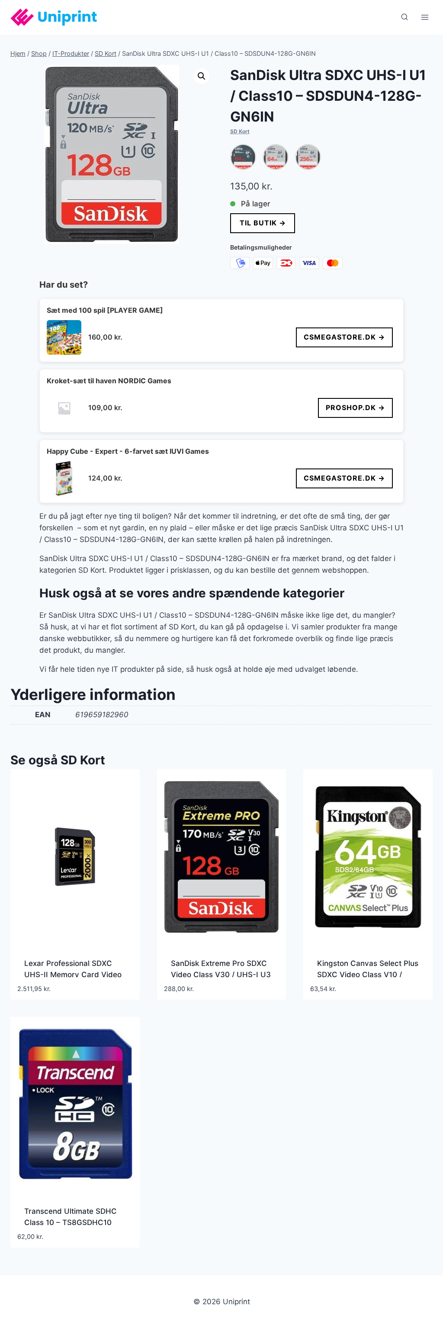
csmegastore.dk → (344, 337)
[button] (201, 76)
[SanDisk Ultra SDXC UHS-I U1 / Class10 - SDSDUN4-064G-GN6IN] (276, 157)
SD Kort (240, 131)
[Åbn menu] (425, 17)
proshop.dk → (355, 407)
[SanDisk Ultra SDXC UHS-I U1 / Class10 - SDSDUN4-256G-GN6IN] (308, 157)
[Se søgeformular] (404, 17)
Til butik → (262, 222)
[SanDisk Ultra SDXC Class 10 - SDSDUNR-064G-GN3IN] (243, 157)
